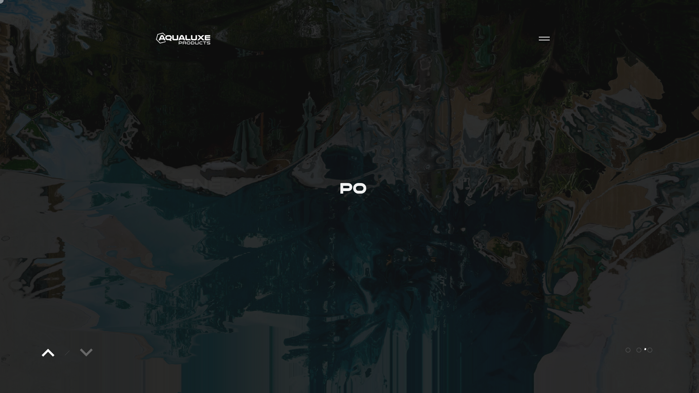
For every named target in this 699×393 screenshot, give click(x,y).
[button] (48, 353)
